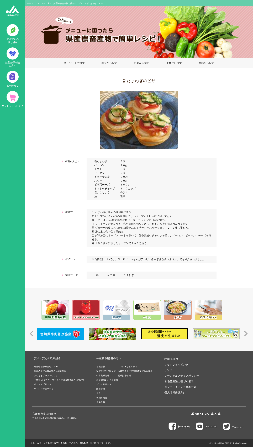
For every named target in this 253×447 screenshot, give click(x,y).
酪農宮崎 (100, 389)
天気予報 (100, 402)
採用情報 (11, 86)
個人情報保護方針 (175, 392)
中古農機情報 (102, 375)
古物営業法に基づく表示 (179, 381)
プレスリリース (104, 384)
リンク (168, 370)
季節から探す (206, 63)
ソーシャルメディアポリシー (181, 375)
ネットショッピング (12, 106)
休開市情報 (101, 398)
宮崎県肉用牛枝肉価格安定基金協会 (135, 371)
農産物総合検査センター (46, 366)
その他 (111, 275)
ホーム (30, 3)
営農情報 (100, 366)
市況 (98, 393)
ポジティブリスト (42, 384)
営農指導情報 (124, 375)
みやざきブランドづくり (46, 375)
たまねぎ (129, 275)
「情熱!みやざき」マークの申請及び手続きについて (59, 380)
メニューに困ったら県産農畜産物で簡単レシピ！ (60, 3)
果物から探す (174, 63)
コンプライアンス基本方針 (180, 387)
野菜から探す (141, 63)
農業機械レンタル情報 (107, 380)
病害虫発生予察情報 (106, 371)
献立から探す (109, 63)
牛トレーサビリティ (44, 389)
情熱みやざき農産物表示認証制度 (50, 371)
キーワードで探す (74, 63)
